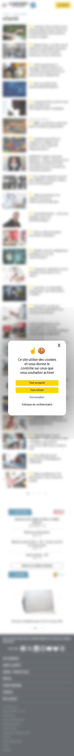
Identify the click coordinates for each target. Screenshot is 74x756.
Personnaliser (37, 397)
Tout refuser (37, 390)
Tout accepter (37, 383)
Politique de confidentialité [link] (37, 404)
